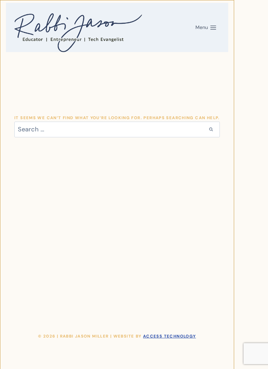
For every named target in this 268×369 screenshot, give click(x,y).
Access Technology (169, 336)
